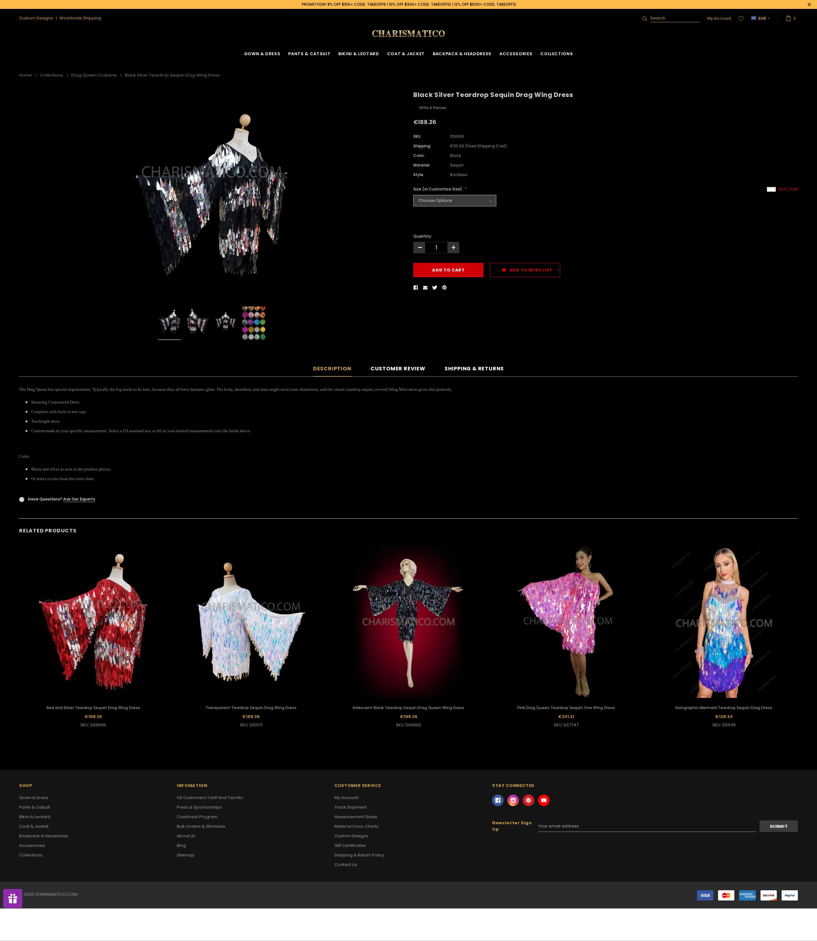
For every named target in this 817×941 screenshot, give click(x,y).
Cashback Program (197, 817)
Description (332, 369)
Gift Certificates (350, 845)
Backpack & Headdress (462, 54)
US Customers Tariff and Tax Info (210, 798)
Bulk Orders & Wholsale (201, 826)
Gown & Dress (262, 54)
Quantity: (422, 236)
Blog (181, 845)
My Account (719, 18)
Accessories (515, 54)
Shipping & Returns (474, 369)
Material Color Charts (356, 826)
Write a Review (432, 107)
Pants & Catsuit (309, 54)
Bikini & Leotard (358, 54)
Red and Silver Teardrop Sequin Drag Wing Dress (93, 707)
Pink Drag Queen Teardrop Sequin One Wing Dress (566, 707)
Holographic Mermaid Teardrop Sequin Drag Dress (723, 707)
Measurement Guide (355, 817)
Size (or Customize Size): (438, 189)
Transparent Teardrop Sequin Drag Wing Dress (251, 707)
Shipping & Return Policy (359, 855)
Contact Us (345, 865)
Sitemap (185, 855)
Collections (556, 54)
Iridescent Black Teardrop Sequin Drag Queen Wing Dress (408, 707)
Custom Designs (351, 836)
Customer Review (398, 369)
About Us (186, 836)
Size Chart (788, 189)
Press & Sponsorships (199, 807)
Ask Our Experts (79, 499)
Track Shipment (350, 807)
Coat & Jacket (406, 54)
